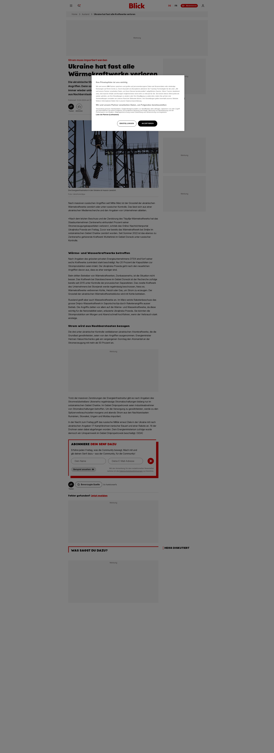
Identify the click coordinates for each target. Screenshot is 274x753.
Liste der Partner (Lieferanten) (107, 114)
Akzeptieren (148, 123)
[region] (138, 103)
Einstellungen (127, 123)
